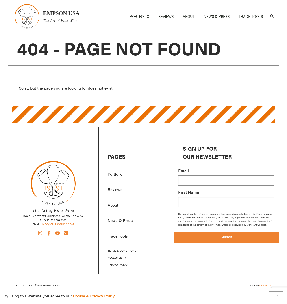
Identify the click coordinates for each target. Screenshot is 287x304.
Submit (226, 237)
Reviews (166, 16)
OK (276, 295)
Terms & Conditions (122, 251)
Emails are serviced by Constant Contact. (244, 224)
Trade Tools (251, 16)
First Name (188, 192)
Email (183, 171)
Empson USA (27, 16)
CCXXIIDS (265, 285)
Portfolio (139, 16)
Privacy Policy (118, 264)
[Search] (271, 16)
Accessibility (117, 258)
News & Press (217, 16)
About (189, 16)
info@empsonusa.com (58, 224)
